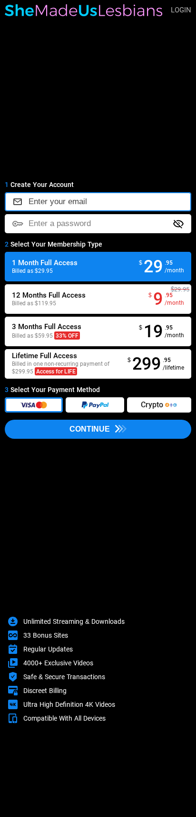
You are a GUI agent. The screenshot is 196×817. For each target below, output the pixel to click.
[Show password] (178, 223)
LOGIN (181, 10)
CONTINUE (89, 429)
